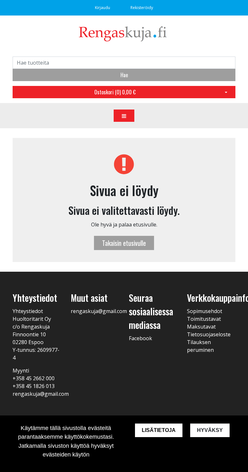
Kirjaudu (103, 7)
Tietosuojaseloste (209, 334)
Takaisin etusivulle (124, 243)
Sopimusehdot (204, 311)
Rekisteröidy (141, 7)
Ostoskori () (115, 92)
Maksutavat (201, 326)
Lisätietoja (159, 430)
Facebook (140, 338)
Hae (124, 75)
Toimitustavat (204, 318)
